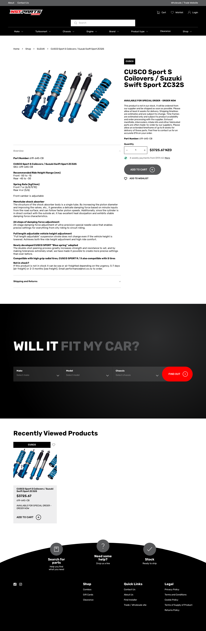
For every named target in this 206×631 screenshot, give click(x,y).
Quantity (129, 144)
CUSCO (32, 445)
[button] (18, 31)
